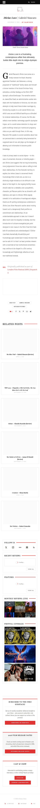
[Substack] (27, 547)
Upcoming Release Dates (20, 751)
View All (31, 569)
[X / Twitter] (6, 547)
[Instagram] (13, 547)
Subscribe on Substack (20, 722)
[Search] (29, 2)
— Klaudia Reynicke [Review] (20, 423)
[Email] (26, 311)
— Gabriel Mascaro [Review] (20, 354)
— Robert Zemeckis (20, 526)
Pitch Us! (20, 777)
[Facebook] (16, 311)
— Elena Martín (20, 493)
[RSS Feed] (34, 547)
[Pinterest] (23, 311)
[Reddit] (30, 311)
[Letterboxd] (20, 547)
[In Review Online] (20, 9)
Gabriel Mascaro (25, 302)
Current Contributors (20, 782)
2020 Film (12, 302)
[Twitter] (19, 311)
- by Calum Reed (27, 22)
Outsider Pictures (19, 306)
